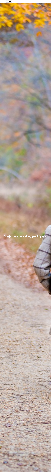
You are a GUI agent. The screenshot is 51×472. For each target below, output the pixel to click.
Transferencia (37, 1)
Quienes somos (42, 1)
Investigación (32, 1)
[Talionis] (9, 1)
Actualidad (27, 1)
